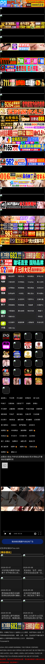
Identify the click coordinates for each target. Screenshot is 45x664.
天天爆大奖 (23, 436)
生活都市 (11, 322)
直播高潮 (39, 409)
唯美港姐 (31, 288)
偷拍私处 (12, 420)
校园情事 (21, 322)
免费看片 (15, 441)
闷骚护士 (40, 305)
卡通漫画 (11, 311)
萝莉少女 (40, 276)
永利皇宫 (32, 425)
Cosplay (31, 282)
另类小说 (11, 328)
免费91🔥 (14, 447)
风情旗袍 (11, 305)
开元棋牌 (20, 398)
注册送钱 (11, 403)
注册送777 (20, 403)
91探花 (21, 293)
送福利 (28, 403)
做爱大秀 (24, 441)
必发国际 (37, 420)
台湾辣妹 (11, 288)
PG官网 (11, 398)
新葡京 (35, 403)
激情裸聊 (24, 430)
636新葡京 (14, 430)
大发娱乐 (14, 425)
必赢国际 (12, 409)
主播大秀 (28, 414)
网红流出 (31, 293)
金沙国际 (32, 436)
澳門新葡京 (22, 425)
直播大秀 (32, 441)
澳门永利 (36, 398)
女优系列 (21, 299)
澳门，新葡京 (5, 441)
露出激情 (21, 311)
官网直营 (28, 398)
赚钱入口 (14, 452)
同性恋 (40, 316)
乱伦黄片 (4, 420)
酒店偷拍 (20, 414)
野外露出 (40, 293)
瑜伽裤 (30, 305)
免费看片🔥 (5, 430)
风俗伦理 (40, 322)
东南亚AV (40, 288)
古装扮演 (11, 299)
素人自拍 (40, 282)
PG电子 (3, 403)
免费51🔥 (32, 430)
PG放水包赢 (30, 409)
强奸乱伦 (21, 276)
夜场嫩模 (29, 420)
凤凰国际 (21, 409)
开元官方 (14, 436)
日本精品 (21, 282)
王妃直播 (36, 414)
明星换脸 (21, 305)
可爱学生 (31, 299)
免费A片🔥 (23, 447)
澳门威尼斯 (4, 447)
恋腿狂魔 (40, 299)
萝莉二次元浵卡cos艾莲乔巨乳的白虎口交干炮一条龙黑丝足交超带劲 (33, 617)
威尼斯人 (4, 398)
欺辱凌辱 (11, 293)
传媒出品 (11, 316)
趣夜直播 (21, 420)
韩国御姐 (21, 288)
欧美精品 (31, 276)
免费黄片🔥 (5, 452)
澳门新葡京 (4, 425)
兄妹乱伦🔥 (33, 447)
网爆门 (40, 311)
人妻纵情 (31, 322)
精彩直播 (4, 414)
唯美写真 (31, 311)
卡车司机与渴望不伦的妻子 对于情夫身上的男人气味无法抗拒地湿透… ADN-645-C (11, 573)
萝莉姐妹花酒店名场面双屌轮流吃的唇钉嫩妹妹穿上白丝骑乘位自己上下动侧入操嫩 (11, 596)
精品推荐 (11, 276)
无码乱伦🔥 (5, 436)
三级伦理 (11, 282)
